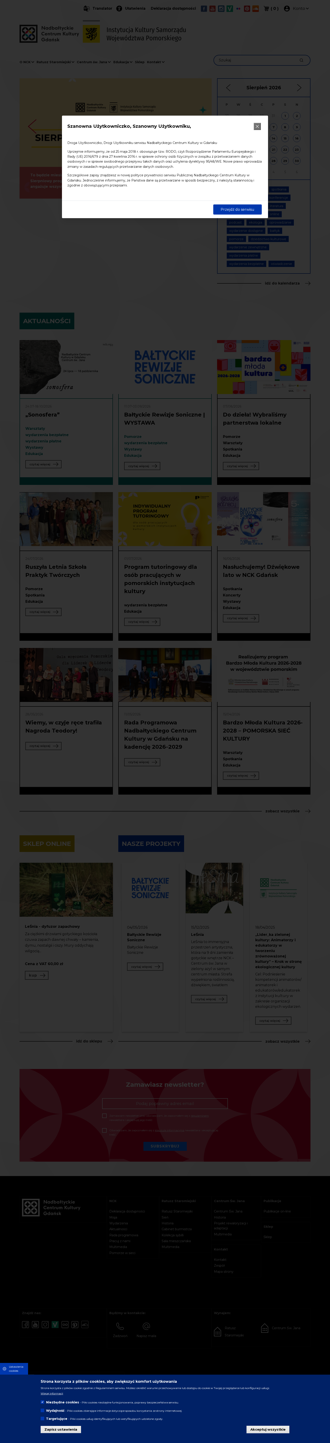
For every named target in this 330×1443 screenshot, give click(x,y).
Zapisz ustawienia (60, 1429)
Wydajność (55, 1410)
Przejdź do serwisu (237, 209)
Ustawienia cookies (16, 1368)
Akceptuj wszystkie (268, 1429)
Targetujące (56, 1418)
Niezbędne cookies (62, 1402)
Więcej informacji (52, 1393)
